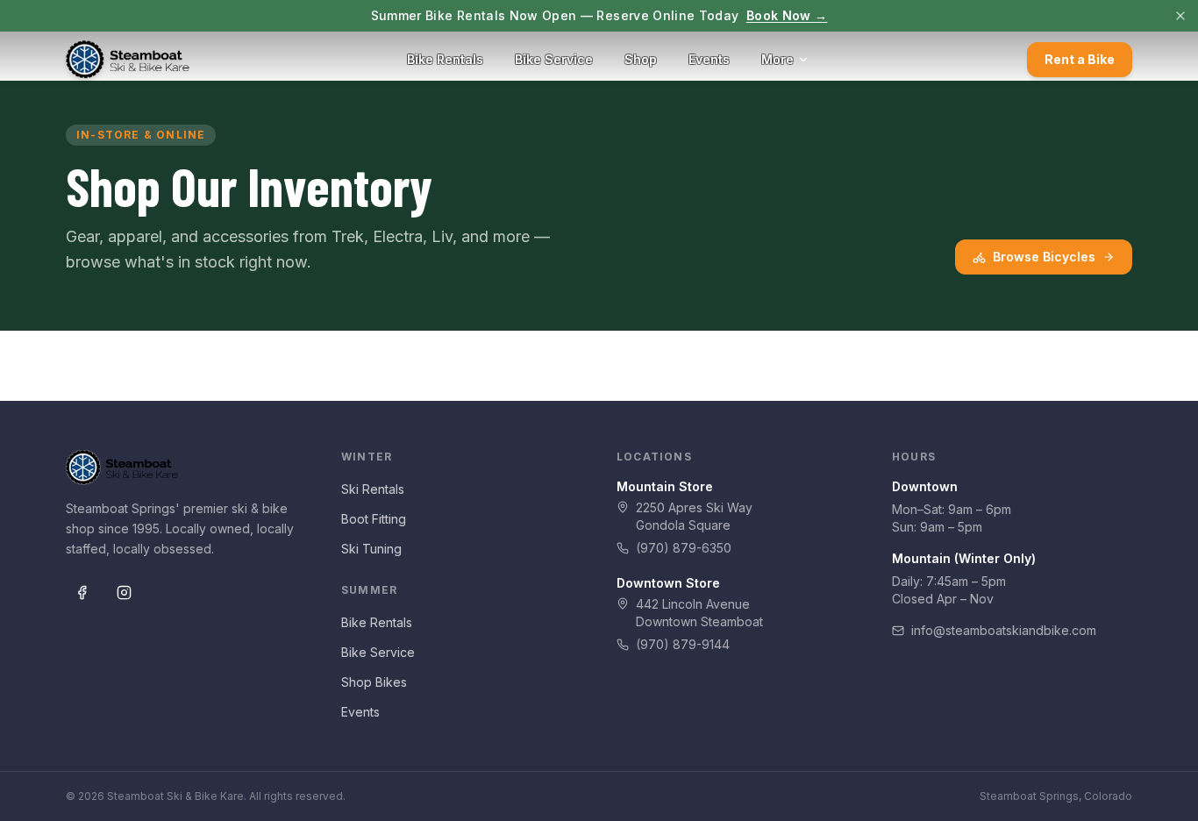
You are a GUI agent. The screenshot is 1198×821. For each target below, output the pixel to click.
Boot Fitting (373, 518)
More (777, 59)
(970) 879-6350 (683, 547)
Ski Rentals (372, 489)
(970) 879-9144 (683, 644)
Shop (640, 59)
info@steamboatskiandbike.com (1003, 630)
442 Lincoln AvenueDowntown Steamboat (699, 612)
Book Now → (787, 15)
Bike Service (554, 59)
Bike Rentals (445, 59)
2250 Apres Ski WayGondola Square (694, 516)
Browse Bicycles (1044, 256)
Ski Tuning (371, 548)
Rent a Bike (1080, 59)
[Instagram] (123, 593)
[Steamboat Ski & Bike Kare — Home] (127, 59)
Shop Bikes (374, 682)
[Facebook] (81, 593)
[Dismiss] (1180, 16)
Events (709, 59)
